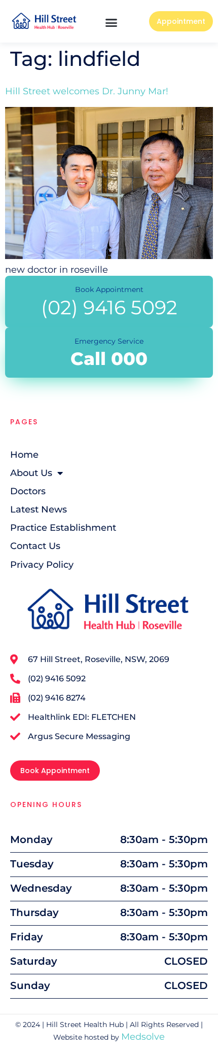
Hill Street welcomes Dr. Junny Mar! (86, 91)
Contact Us (35, 546)
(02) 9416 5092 (109, 307)
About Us (31, 473)
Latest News (38, 509)
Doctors (28, 491)
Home (24, 454)
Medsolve (143, 1036)
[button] (111, 22)
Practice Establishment (63, 527)
